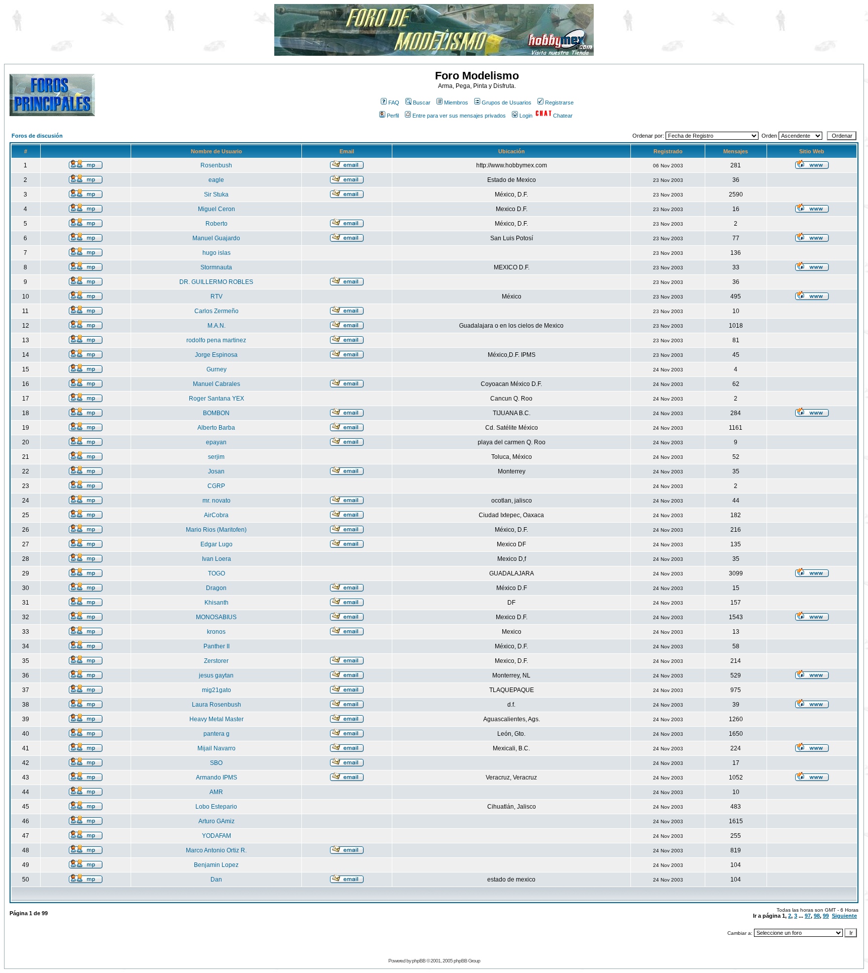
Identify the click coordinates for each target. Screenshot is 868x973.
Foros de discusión (37, 136)
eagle (216, 179)
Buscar (421, 103)
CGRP (216, 486)
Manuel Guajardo (216, 238)
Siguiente (844, 916)
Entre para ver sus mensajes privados (459, 116)
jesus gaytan (216, 675)
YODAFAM (216, 835)
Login (525, 116)
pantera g (216, 733)
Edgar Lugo (216, 544)
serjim (216, 456)
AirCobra (216, 515)
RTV (216, 296)
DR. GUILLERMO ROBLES (216, 281)
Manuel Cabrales (216, 383)
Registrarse (559, 103)
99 (826, 916)
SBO (216, 762)
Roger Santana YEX (216, 398)
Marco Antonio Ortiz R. (216, 850)
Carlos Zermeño (216, 311)
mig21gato (216, 690)
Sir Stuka (216, 194)
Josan (216, 471)
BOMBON (216, 413)
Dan (216, 879)
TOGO (216, 573)
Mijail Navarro (216, 748)
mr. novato (216, 500)
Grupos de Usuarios (506, 103)
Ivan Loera (216, 558)
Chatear (563, 116)
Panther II (216, 646)
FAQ (393, 103)
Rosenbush (216, 165)
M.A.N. (216, 325)
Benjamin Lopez (216, 864)
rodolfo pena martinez (216, 340)
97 (808, 916)
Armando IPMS (216, 777)
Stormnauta (216, 267)
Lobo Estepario (216, 806)
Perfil (393, 116)
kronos (216, 631)
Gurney (216, 369)
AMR (216, 792)
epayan (216, 442)
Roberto (216, 223)
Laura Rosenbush (216, 704)
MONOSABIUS (216, 617)
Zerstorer (216, 660)
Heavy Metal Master (216, 719)
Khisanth (216, 602)
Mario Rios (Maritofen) (216, 529)
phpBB (418, 960)
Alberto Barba (216, 427)
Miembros (456, 103)
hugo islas (216, 252)
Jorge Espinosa (216, 354)
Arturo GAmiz (216, 821)
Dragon (216, 588)
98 (817, 916)
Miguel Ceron (216, 209)
